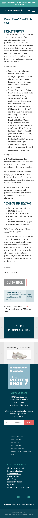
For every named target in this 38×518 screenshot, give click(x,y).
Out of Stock (15, 282)
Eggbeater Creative (27, 514)
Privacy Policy (13, 476)
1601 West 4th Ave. (19, 397)
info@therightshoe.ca (19, 405)
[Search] (29, 11)
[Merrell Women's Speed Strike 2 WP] (19, 354)
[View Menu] (33, 11)
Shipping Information (16, 468)
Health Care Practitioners (18, 487)
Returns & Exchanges (16, 471)
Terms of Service (14, 474)
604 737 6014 (19, 402)
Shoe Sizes (11, 479)
